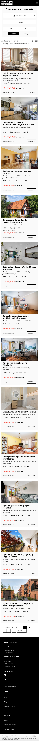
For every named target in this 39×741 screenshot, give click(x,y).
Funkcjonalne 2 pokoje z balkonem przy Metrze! (19, 457)
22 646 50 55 (7, 661)
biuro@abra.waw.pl (9, 667)
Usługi (5, 702)
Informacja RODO (9, 729)
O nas (5, 711)
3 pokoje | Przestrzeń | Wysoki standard (17, 506)
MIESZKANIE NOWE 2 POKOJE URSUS (19, 412)
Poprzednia (9, 627)
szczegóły (31, 92)
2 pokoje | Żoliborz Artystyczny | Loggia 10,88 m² (18, 555)
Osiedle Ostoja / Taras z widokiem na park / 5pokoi (18, 74)
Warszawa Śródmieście (10, 686)
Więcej (26, 34)
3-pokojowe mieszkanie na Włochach (15, 364)
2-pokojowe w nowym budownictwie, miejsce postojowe (18, 123)
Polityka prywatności (10, 725)
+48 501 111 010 (8, 664)
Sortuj (5, 44)
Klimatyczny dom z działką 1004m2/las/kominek (15, 221)
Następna (21, 631)
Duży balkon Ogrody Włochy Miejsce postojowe (19, 268)
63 (13, 631)
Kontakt (6, 720)
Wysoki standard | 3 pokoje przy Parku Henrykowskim (18, 604)
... (8, 631)
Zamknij (19, 737)
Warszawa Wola (22, 683)
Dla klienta (7, 715)
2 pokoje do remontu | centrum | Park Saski (18, 172)
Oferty (5, 697)
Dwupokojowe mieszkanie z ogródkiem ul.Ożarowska (15, 317)
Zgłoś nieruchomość (9, 706)
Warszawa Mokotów (10, 683)
